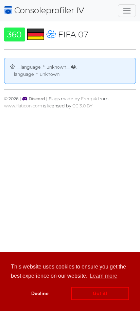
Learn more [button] (103, 276)
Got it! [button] (100, 293)
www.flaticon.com (23, 105)
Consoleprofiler (48, 10)
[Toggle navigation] (127, 10)
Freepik (89, 98)
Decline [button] (40, 293)
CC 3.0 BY (82, 105)
